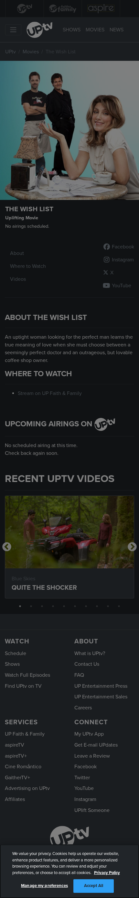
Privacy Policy (107, 872)
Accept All (93, 885)
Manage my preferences (44, 885)
